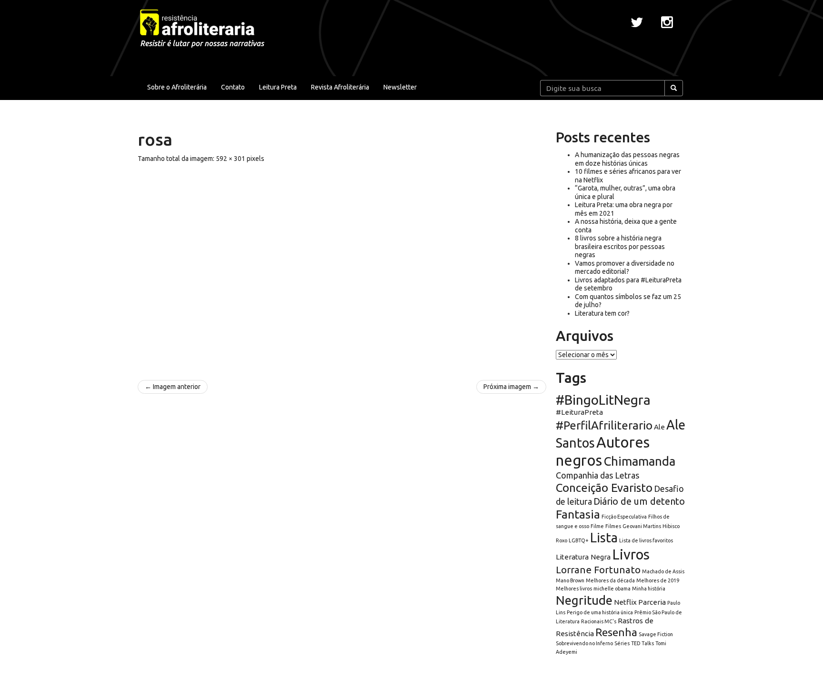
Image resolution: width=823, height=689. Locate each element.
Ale (659, 427)
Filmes (613, 526)
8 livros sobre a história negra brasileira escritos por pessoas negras (620, 246)
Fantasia (578, 514)
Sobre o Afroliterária (177, 87)
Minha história (648, 588)
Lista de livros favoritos (646, 540)
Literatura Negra (583, 557)
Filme (597, 526)
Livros (631, 554)
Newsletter (400, 87)
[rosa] (342, 266)
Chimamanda (639, 461)
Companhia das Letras (597, 475)
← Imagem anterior (173, 386)
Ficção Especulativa (624, 516)
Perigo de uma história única (600, 612)
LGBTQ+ (579, 540)
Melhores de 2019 (657, 580)
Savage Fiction (656, 634)
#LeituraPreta (579, 412)
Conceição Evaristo (604, 487)
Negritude (584, 600)
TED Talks (642, 643)
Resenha (616, 632)
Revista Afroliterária (340, 87)
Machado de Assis (663, 571)
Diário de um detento (639, 501)
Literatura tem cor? (602, 313)
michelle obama (612, 588)
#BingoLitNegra (603, 399)
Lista (604, 537)
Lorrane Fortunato (598, 569)
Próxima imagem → (511, 386)
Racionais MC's (598, 621)
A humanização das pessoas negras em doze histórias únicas (627, 159)
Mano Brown (570, 580)
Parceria (652, 602)
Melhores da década (610, 580)
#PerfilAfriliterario (604, 425)
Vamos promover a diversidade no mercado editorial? (624, 268)
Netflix (625, 602)
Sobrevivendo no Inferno (584, 643)
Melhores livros (574, 588)
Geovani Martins (641, 526)
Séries (622, 643)
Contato (233, 87)
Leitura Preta (278, 87)
